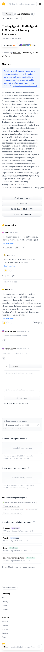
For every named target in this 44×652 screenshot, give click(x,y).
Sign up (7, 403)
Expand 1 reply (9, 276)
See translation (8, 243)
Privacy (5, 601)
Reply (38, 323)
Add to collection (23, 214)
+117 (33, 45)
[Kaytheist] (22, 45)
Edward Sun (26, 52)
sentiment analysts (10, 134)
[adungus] (20, 45)
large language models (29, 98)
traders (5, 137)
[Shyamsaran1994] (29, 45)
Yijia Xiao (16, 52)
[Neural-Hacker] (26, 45)
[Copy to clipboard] (32, 14)
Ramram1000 (10, 331)
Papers (8, 14)
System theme (11, 588)
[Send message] (39, 646)
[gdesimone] (28, 45)
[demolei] (23, 45)
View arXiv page (23, 198)
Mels (8, 255)
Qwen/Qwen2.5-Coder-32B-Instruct (26, 86)
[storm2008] (31, 45)
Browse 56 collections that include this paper (18, 567)
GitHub (23, 209)
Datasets (6, 625)
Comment (23, 398)
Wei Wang (6, 56)
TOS (4, 597)
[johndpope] (25, 45)
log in (15, 403)
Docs (4, 637)
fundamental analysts (22, 131)
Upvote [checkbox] (11, 45)
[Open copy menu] (20, 18)
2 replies (8, 248)
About (4, 605)
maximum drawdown (19, 175)
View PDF (23, 203)
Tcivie (7, 289)
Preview (14, 366)
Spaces (5, 629)
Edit (5, 366)
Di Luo (35, 52)
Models (5, 621)
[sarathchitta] (3, 247)
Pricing (5, 633)
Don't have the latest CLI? (13, 429)
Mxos (7, 232)
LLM (4, 101)
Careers (5, 609)
